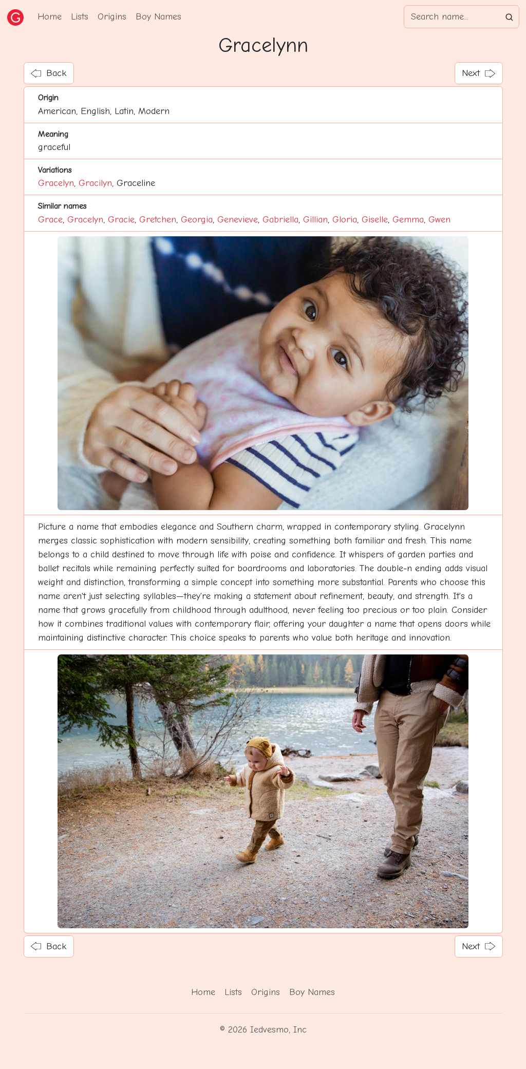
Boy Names (158, 16)
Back (56, 73)
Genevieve (237, 219)
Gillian (315, 219)
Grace (50, 219)
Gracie (121, 219)
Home (49, 16)
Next (471, 73)
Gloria (344, 219)
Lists (79, 16)
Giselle (375, 219)
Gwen (439, 219)
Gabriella (280, 219)
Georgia (197, 219)
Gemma (408, 219)
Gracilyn (95, 183)
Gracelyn (56, 183)
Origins (112, 16)
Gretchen (157, 219)
